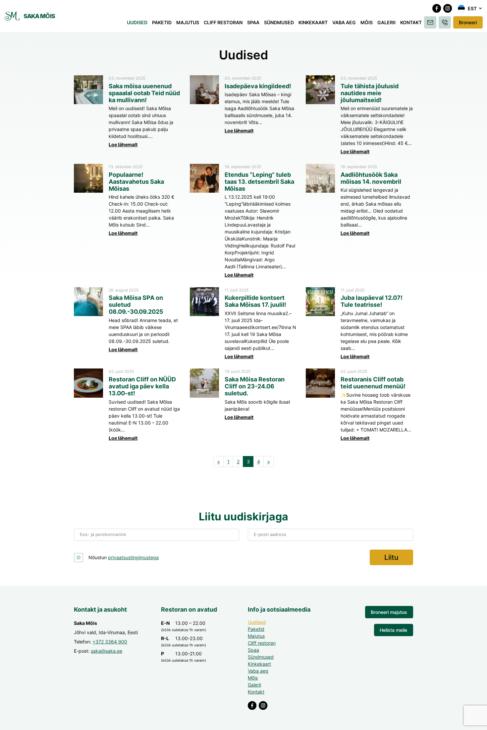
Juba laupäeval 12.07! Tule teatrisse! (372, 301)
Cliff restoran (223, 22)
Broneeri (468, 22)
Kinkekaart (313, 22)
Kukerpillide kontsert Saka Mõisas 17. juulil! (255, 301)
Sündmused (279, 22)
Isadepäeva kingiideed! (258, 86)
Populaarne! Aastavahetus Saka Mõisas (136, 181)
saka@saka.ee (106, 651)
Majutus (187, 22)
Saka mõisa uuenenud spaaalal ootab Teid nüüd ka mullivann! (144, 93)
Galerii (386, 22)
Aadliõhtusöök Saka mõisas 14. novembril (371, 178)
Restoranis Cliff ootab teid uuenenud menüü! (373, 383)
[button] (470, 9)
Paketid (162, 22)
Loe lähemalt (123, 144)
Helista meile (393, 630)
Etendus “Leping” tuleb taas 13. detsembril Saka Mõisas (259, 181)
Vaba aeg (344, 22)
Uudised (137, 22)
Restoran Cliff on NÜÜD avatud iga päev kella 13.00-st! (142, 386)
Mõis (366, 22)
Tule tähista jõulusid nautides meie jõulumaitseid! (370, 93)
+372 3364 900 (109, 641)
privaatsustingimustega (133, 557)
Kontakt (411, 22)
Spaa (253, 22)
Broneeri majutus (389, 612)
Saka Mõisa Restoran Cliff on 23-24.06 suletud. (255, 386)
